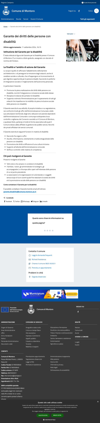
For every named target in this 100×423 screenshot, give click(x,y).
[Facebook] (78, 10)
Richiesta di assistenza (33, 364)
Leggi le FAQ (30, 362)
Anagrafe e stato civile (33, 327)
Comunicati (79, 330)
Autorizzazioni (55, 341)
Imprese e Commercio (33, 336)
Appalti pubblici (31, 338)
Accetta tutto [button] (43, 415)
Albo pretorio (54, 359)
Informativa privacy (56, 364)
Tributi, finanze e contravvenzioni (61, 333)
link (67, 411)
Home (5, 26)
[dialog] (50, 411)
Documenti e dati (6, 344)
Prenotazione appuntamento (35, 356)
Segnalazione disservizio (34, 359)
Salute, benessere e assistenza (60, 338)
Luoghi (77, 342)
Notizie (77, 327)
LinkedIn (45, 201)
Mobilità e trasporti (32, 346)
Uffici (3, 333)
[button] (50, 420)
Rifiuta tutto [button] (57, 415)
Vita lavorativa (30, 333)
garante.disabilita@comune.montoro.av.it (20, 191)
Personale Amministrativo (9, 341)
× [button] (98, 401)
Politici (3, 338)
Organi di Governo (7, 327)
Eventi (77, 345)
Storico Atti (54, 362)
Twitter (17, 201)
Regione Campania (7, 2)
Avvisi (77, 333)
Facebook (9, 201)
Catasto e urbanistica (33, 341)
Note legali (54, 367)
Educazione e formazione (58, 327)
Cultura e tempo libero (33, 330)
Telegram (36, 201)
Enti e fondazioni (6, 336)
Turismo (28, 344)
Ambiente (53, 335)
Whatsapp (26, 201)
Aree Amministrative (8, 330)
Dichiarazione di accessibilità (59, 370)
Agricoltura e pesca (56, 344)
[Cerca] (96, 11)
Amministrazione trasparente (60, 356)
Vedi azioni (70, 34)
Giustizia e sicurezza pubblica (60, 330)
